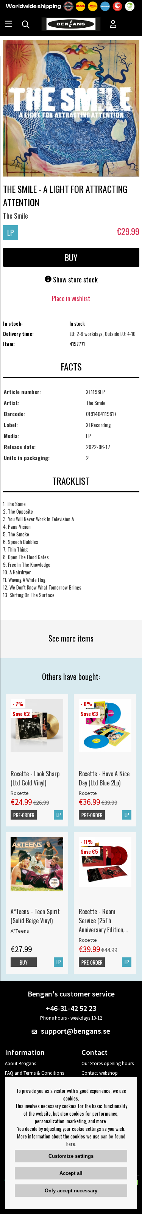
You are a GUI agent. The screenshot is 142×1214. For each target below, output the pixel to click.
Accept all (71, 1173)
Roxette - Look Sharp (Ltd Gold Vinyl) (35, 778)
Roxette (20, 793)
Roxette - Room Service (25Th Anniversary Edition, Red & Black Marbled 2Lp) (103, 920)
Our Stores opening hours (107, 1063)
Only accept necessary (71, 1191)
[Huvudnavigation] (8, 25)
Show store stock (74, 279)
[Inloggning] (113, 24)
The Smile (15, 216)
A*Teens (20, 930)
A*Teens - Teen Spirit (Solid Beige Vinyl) (35, 916)
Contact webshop (99, 1073)
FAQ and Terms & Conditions (34, 1073)
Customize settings (71, 1156)
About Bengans (20, 1063)
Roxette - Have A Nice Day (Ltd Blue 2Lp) (104, 778)
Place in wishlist (71, 298)
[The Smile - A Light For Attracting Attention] (71, 109)
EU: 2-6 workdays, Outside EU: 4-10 (103, 333)
